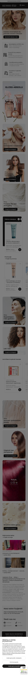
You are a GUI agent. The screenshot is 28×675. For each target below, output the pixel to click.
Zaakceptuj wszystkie (14, 666)
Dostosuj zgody (14, 662)
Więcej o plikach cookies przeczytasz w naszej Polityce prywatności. (13, 653)
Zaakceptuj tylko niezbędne (14, 658)
